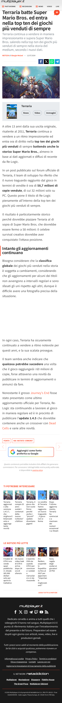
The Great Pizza (21, 683)
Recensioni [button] (27, 6)
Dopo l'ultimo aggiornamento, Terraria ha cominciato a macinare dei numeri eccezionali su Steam (53, 516)
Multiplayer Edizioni (39, 683)
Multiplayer (11, 679)
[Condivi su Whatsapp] (51, 61)
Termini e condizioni (47, 658)
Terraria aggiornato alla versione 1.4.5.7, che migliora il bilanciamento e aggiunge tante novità (7, 515)
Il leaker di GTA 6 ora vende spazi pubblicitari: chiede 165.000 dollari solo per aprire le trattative (8, 570)
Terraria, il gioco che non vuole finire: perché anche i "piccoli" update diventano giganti (30, 513)
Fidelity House (48, 679)
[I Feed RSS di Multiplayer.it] (46, 612)
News (26, 112)
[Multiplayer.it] (13, 1)
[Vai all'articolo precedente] (59, 446)
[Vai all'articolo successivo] (3, 446)
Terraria (26, 106)
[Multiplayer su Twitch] (36, 612)
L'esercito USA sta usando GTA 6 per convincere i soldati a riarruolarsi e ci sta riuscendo (30, 569)
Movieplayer (24, 679)
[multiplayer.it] (31, 606)
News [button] (40, 6)
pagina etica (37, 470)
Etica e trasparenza (19, 661)
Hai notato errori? (23, 440)
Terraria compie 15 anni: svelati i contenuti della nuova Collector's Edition (19, 511)
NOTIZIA (5, 55)
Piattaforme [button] (10, 6)
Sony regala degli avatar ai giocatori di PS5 (53, 564)
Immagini (51, 112)
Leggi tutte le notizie (47, 592)
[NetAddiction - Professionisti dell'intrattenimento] (38, 674)
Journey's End (40, 393)
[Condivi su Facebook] (40, 61)
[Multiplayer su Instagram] (26, 612)
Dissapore (35, 679)
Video (49, 6)
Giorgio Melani (17, 55)
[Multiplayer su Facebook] (15, 612)
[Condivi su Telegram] (57, 61)
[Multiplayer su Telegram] (31, 612)
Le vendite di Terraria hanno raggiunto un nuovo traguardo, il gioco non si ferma (42, 511)
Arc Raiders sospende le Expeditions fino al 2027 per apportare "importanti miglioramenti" (42, 572)
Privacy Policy (31, 658)
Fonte (7, 440)
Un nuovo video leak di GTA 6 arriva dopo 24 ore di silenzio (19, 566)
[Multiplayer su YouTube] (41, 612)
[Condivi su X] (46, 61)
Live (57, 6)
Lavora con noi (43, 661)
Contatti (32, 661)
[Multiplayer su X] (20, 612)
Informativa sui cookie (14, 658)
